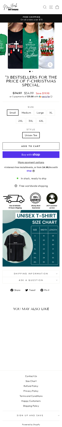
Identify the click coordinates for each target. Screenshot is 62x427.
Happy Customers (30, 401)
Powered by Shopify (31, 424)
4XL (41, 120)
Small (12, 112)
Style (31, 129)
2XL (20, 120)
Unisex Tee (31, 135)
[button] (31, 96)
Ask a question (31, 280)
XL (51, 112)
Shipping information (31, 273)
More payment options (31, 162)
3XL (31, 120)
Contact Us (31, 376)
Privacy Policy (31, 390)
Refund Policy (31, 386)
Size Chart (31, 381)
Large (40, 112)
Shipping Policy (31, 405)
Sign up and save (30, 415)
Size (31, 107)
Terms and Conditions (31, 396)
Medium (26, 112)
